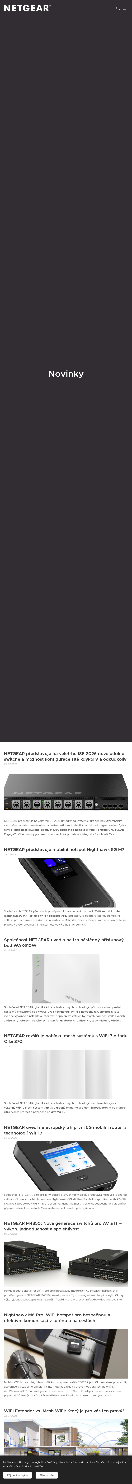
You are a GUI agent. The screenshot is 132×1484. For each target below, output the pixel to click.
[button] (118, 8)
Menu (125, 8)
